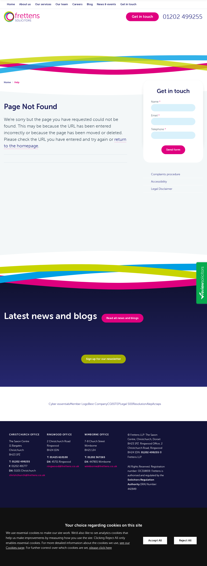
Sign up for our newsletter (103, 359)
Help (16, 82)
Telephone (157, 129)
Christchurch (19, 435)
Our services (43, 4)
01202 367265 (96, 457)
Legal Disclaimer (161, 188)
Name (154, 101)
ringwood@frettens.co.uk (63, 466)
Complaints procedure (165, 174)
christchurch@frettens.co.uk (27, 475)
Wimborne (92, 435)
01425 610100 (59, 457)
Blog (90, 4)
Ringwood (54, 435)
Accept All (155, 540)
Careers (77, 4)
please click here (100, 547)
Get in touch (128, 4)
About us (25, 4)
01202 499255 (182, 16)
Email (154, 115)
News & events (106, 4)
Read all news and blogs (122, 318)
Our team (61, 4)
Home (11, 4)
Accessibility (159, 181)
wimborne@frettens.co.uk (101, 466)
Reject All (185, 540)
